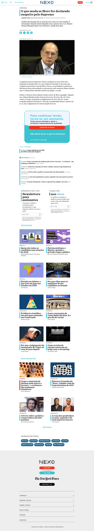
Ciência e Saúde (27, 444)
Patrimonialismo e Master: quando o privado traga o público (59, 250)
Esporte (48, 444)
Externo (23, 161)
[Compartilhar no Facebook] (20, 32)
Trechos (23, 182)
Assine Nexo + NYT (47, 484)
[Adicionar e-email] (40, 214)
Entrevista (24, 177)
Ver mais (47, 427)
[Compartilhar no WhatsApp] (31, 32)
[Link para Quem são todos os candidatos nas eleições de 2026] (31, 236)
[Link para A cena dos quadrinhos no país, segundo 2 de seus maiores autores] (62, 404)
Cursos (22, 515)
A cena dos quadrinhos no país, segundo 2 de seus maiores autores (50, 177)
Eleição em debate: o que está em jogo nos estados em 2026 (31, 284)
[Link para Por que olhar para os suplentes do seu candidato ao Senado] (58, 270)
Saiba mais (32, 157)
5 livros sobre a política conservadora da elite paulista (46, 172)
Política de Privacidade (27, 218)
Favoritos (24, 172)
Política (25, 440)
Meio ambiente (59, 444)
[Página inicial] (47, 2)
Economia (33, 440)
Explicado (23, 311)
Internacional (44, 440)
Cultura (65, 440)
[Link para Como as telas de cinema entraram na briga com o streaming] (58, 333)
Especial (22, 245)
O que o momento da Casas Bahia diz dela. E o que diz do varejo (59, 315)
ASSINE (80, 2)
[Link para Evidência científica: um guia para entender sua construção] (31, 302)
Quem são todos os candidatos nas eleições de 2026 (32, 250)
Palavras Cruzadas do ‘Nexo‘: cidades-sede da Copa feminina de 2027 (63, 383)
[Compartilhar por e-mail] (28, 32)
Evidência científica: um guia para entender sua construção (32, 315)
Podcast (49, 245)
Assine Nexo (47, 467)
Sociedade (55, 440)
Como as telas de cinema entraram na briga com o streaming (58, 347)
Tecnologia (39, 444)
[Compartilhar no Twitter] (24, 32)
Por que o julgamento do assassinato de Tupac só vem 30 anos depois (32, 347)
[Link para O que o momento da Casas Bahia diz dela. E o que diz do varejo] (58, 302)
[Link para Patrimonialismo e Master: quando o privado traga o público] (58, 236)
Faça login (47, 472)
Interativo (24, 167)
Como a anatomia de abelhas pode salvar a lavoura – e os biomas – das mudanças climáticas (32, 385)
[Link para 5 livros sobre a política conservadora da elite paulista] (31, 404)
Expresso (49, 279)
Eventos (22, 520)
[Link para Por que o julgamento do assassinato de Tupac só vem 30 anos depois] (31, 333)
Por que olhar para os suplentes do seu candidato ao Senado (58, 284)
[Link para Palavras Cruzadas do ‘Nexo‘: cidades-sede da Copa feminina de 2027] (62, 369)
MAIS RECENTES (19, 2)
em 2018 (63, 95)
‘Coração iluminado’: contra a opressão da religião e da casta (47, 182)
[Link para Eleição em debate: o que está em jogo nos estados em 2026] (31, 270)
